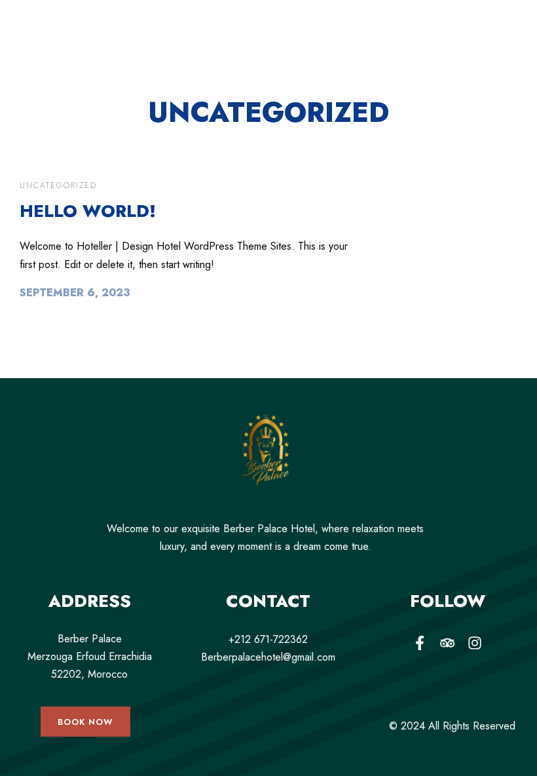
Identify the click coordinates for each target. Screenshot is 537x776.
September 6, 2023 (75, 292)
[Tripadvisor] (447, 643)
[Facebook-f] (420, 643)
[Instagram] (475, 643)
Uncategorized (58, 185)
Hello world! (88, 211)
